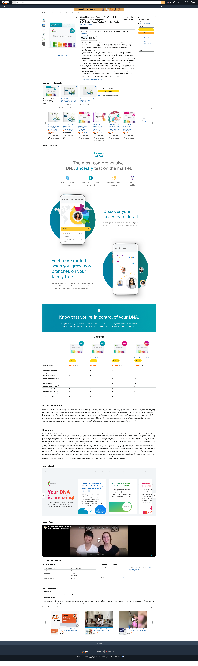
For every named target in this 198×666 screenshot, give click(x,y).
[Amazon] (5, 2)
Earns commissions (68, 526)
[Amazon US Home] (85, 652)
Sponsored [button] (44, 609)
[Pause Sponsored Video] (77, 625)
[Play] (43, 555)
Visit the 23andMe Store (86, 24)
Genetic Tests (81, 12)
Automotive (121, 6)
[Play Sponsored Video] (99, 619)
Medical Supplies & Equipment (58, 12)
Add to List (141, 50)
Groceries (48, 6)
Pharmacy (171, 6)
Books (70, 6)
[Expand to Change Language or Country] (103, 651)
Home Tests (68, 12)
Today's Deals (64, 6)
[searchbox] (88, 2)
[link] (69, 91)
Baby (126, 6)
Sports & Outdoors (145, 6)
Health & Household (46, 12)
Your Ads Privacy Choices (116, 656)
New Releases (41, 6)
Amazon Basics (25, 6)
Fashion (86, 6)
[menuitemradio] (151, 555)
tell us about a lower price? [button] (117, 577)
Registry (91, 6)
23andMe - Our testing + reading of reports (58, 528)
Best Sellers (33, 6)
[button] (3, 6)
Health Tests (74, 12)
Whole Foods (56, 6)
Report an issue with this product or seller (92, 79)
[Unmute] (154, 555)
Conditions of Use (79, 656)
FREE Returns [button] (84, 33)
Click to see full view (62, 55)
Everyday (178, 6)
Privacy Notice (88, 656)
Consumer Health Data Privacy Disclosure (100, 656)
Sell (81, 6)
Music (96, 6)
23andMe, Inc (147, 37)
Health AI (9, 6)
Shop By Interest (163, 6)
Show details (103, 98)
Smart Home (155, 6)
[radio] (43, 20)
